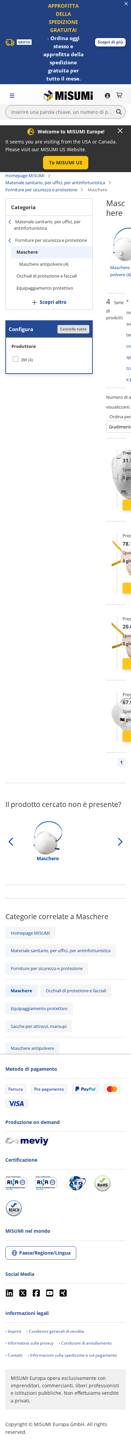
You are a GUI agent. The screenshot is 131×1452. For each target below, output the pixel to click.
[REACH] (13, 1208)
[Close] (120, 130)
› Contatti (14, 1355)
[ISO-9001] (16, 1183)
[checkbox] (49, 360)
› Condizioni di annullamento (85, 1343)
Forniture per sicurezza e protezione (41, 190)
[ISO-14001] (46, 1183)
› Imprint (13, 1331)
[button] (110, 42)
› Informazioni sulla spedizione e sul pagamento (72, 1355)
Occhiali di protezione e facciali (46, 276)
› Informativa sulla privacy (29, 1343)
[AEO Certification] (75, 1183)
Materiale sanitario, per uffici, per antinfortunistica (55, 183)
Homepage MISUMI (25, 175)
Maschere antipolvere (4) (44, 264)
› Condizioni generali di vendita (55, 1331)
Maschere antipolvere (32, 1048)
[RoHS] (102, 1183)
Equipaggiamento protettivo (44, 288)
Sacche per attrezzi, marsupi (39, 1026)
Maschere (27, 252)
